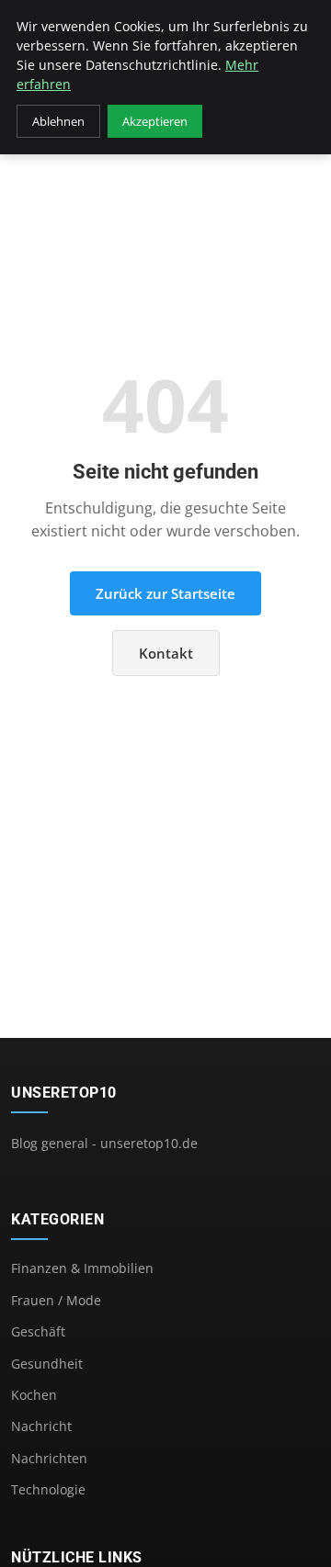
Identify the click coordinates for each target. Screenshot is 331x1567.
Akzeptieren (155, 121)
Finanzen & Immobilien (82, 1268)
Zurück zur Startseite (165, 593)
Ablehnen (58, 121)
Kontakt (166, 653)
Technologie (48, 1489)
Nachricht (41, 1426)
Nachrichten (49, 1458)
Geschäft (38, 1331)
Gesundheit (47, 1363)
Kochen (34, 1395)
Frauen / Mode (56, 1300)
